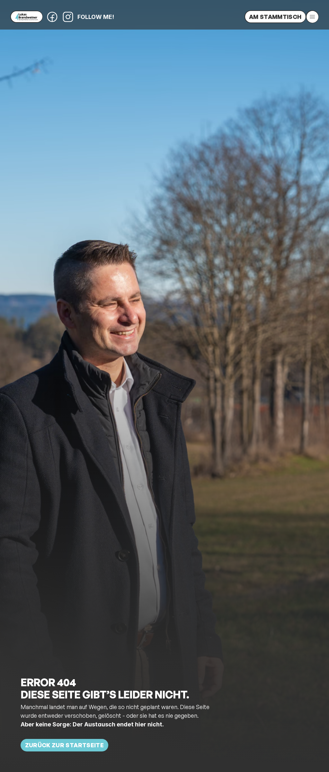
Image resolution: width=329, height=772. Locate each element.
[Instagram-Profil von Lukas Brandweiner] (68, 17)
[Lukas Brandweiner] (26, 17)
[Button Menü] (312, 16)
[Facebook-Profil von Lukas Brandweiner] (52, 17)
